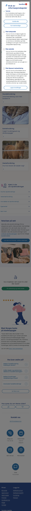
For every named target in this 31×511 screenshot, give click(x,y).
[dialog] (15, 46)
